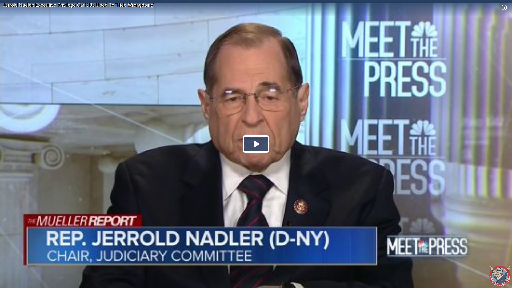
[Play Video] (256, 144)
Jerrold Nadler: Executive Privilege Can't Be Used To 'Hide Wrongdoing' (78, 5)
